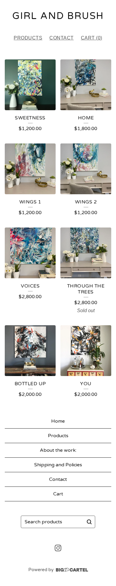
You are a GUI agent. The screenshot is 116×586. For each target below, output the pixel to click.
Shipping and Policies (58, 465)
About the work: (58, 450)
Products (28, 37)
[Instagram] (58, 548)
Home (58, 421)
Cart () (91, 37)
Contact (61, 37)
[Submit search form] (89, 521)
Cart (58, 494)
